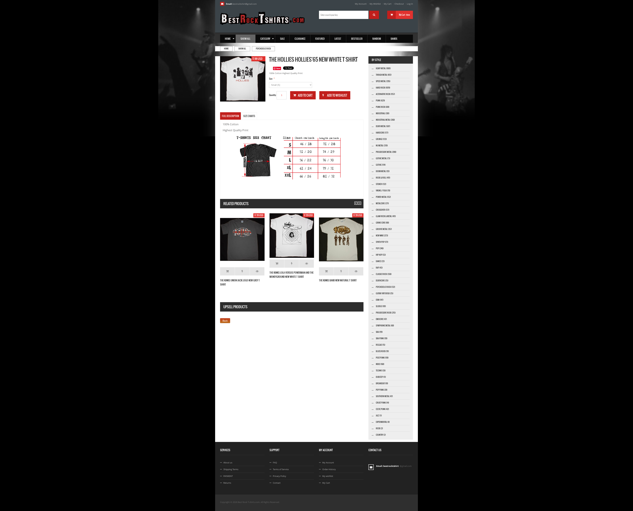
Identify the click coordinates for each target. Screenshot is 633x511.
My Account (361, 3)
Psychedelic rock (263, 48)
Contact (277, 482)
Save (278, 68)
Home (226, 48)
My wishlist (327, 476)
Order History (329, 469)
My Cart (388, 3)
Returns (227, 482)
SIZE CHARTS (249, 116)
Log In (410, 3)
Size (270, 78)
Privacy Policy (279, 476)
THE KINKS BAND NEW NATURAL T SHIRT (338, 280)
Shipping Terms (230, 469)
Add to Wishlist (242, 271)
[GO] (374, 15)
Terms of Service (281, 469)
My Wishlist (375, 3)
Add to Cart (227, 271)
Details (257, 271)
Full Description (230, 116)
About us (227, 462)
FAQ (275, 462)
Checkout (399, 3)
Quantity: (272, 95)
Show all (242, 48)
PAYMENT (228, 476)
